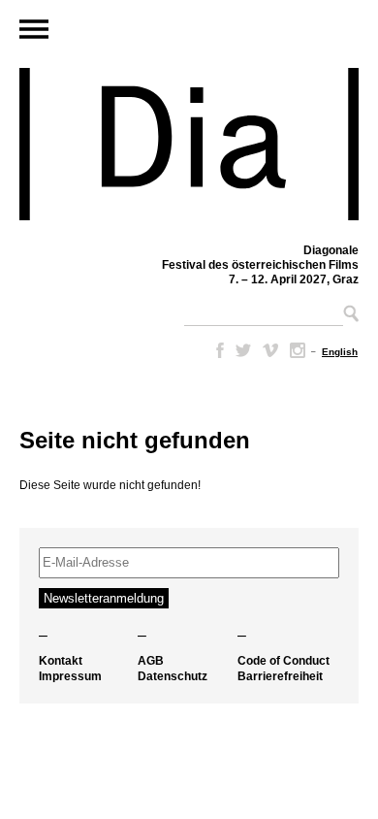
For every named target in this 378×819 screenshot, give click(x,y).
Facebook (216, 350)
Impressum (70, 676)
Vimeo (270, 350)
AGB (151, 661)
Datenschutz (172, 676)
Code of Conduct (283, 661)
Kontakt (60, 661)
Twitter (243, 350)
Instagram (297, 350)
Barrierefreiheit (280, 676)
